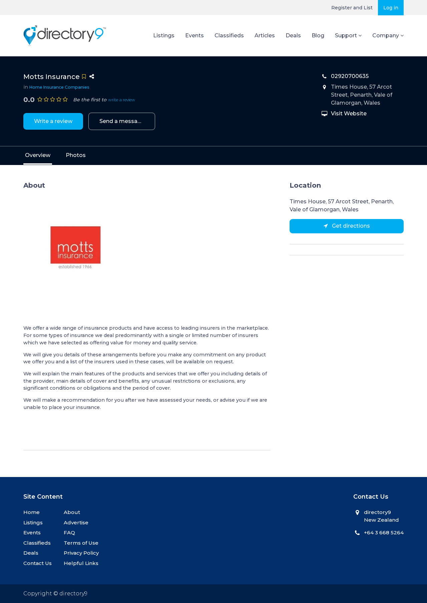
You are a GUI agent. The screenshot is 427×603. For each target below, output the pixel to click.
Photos (76, 155)
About (72, 512)
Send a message (121, 121)
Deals (293, 35)
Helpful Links (81, 563)
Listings (163, 35)
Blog (318, 35)
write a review (121, 99)
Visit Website (349, 113)
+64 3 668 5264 (384, 532)
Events (194, 35)
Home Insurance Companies (59, 87)
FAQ (69, 532)
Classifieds (229, 35)
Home (31, 512)
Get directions (350, 226)
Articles (265, 35)
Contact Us (37, 563)
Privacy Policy (81, 553)
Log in (390, 8)
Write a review (53, 121)
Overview (37, 155)
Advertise (76, 522)
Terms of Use (81, 543)
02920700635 (350, 76)
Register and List (352, 7)
